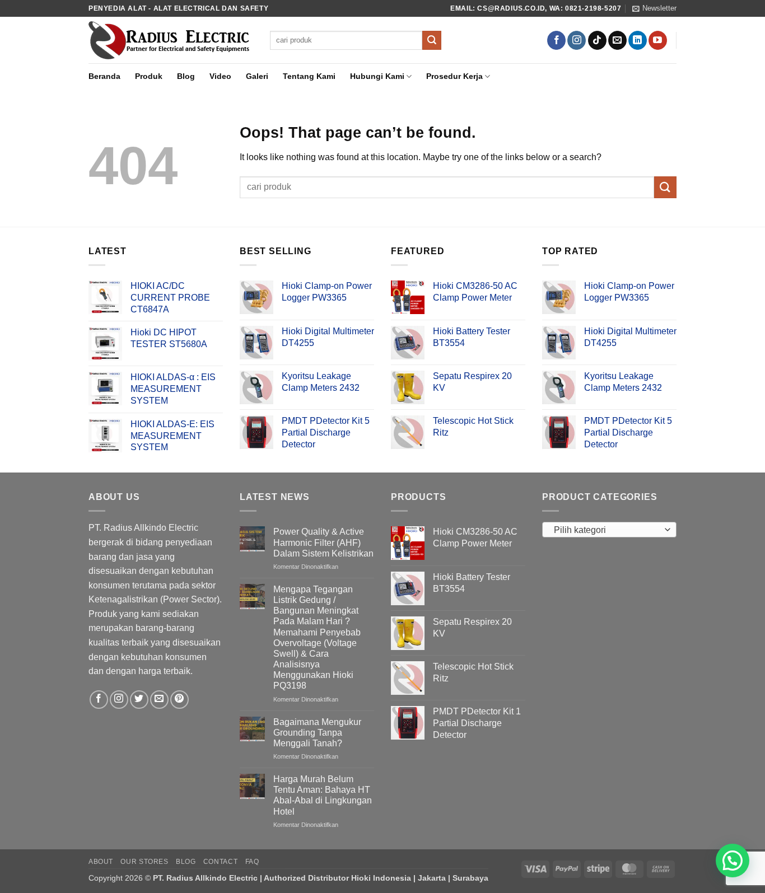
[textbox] (606, 530)
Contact (220, 862)
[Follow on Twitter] (139, 699)
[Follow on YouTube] (658, 40)
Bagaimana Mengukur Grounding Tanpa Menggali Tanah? (317, 732)
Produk (148, 76)
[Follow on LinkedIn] (637, 40)
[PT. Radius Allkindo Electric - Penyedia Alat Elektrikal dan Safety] (170, 40)
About (100, 862)
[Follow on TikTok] (597, 40)
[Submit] (431, 40)
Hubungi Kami (377, 76)
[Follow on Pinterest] (179, 699)
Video (220, 76)
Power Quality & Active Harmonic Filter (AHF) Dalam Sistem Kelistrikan (323, 542)
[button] (654, 8)
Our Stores (144, 862)
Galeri (257, 76)
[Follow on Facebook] (556, 40)
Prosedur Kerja (454, 76)
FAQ (252, 862)
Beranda (104, 76)
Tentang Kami (309, 76)
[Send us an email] (617, 40)
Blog (186, 76)
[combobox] (609, 529)
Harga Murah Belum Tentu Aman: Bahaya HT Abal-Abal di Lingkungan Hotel (322, 795)
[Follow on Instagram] (576, 40)
